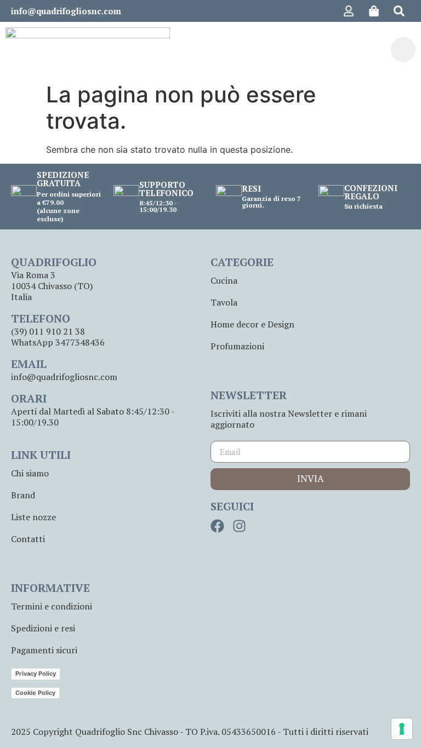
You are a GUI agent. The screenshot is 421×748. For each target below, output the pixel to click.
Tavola (223, 302)
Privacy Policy (35, 673)
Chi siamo (30, 473)
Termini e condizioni (51, 606)
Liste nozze (33, 517)
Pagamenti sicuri (44, 650)
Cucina (223, 280)
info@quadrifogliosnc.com (66, 10)
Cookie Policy (35, 693)
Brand (23, 495)
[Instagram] (239, 526)
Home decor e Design (252, 324)
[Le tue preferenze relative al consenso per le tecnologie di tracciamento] (401, 728)
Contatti (28, 539)
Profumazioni (237, 346)
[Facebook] (217, 526)
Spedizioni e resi (43, 628)
